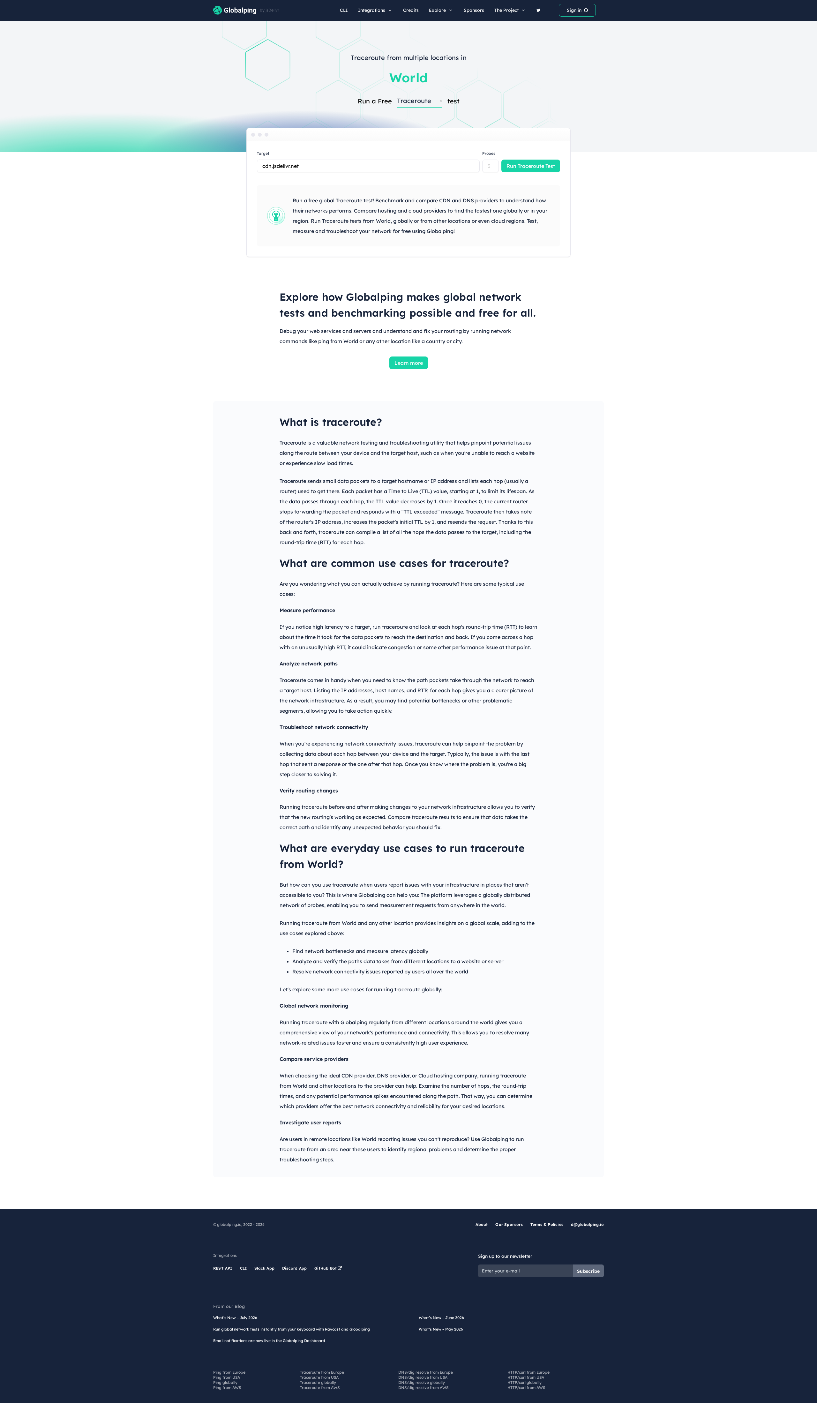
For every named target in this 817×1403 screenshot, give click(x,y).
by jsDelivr (269, 10)
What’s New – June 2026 (441, 1317)
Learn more (408, 363)
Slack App (264, 1268)
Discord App (294, 1268)
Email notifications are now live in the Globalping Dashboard (269, 1340)
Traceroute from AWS (320, 1387)
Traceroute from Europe (322, 1372)
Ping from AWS (227, 1387)
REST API (222, 1268)
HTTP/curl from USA (525, 1377)
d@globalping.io (587, 1224)
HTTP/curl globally (524, 1382)
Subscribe (588, 1271)
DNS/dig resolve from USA (422, 1377)
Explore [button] (437, 10)
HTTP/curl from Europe (528, 1372)
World (408, 78)
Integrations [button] (371, 10)
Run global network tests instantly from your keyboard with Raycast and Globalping (291, 1329)
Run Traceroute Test (530, 166)
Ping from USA (226, 1377)
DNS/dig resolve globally (421, 1382)
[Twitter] (538, 10)
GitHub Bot (326, 1268)
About (482, 1224)
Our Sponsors (508, 1224)
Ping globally (225, 1382)
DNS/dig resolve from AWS (423, 1387)
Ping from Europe (229, 1372)
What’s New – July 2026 (235, 1317)
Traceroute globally (318, 1382)
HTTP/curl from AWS (526, 1387)
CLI (344, 10)
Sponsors (474, 10)
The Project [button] (506, 10)
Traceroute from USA (319, 1377)
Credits (411, 10)
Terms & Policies (546, 1224)
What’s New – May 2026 (441, 1329)
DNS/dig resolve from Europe (425, 1372)
